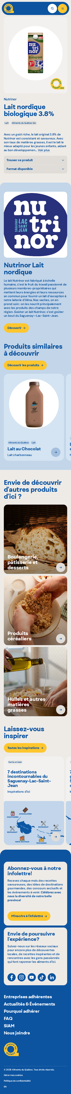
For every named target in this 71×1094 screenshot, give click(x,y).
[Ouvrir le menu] (62, 8)
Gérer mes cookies (13, 1075)
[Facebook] (11, 977)
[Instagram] (21, 977)
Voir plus (44, 150)
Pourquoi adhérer (22, 1011)
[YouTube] (32, 977)
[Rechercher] (52, 8)
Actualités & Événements (29, 1004)
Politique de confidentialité (17, 1080)
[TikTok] (42, 977)
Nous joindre (17, 1033)
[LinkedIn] (52, 977)
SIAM (9, 1025)
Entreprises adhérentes (28, 996)
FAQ (8, 1018)
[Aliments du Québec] (9, 8)
